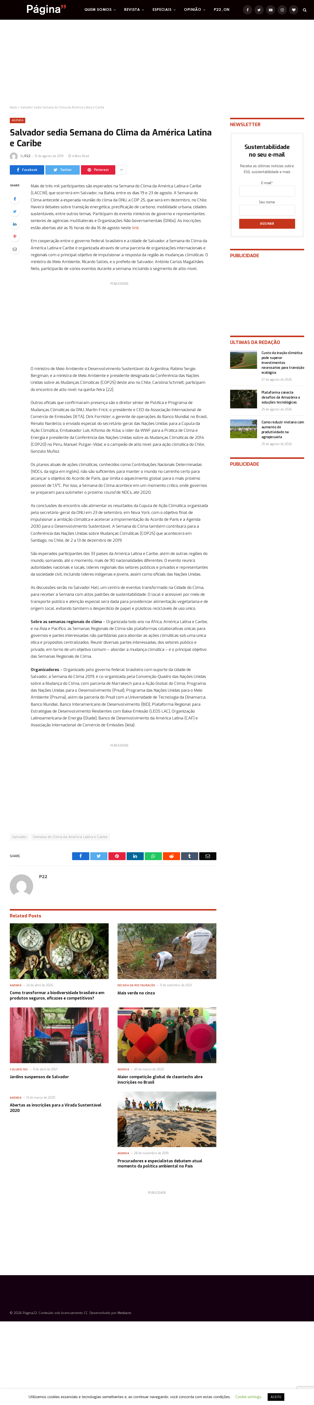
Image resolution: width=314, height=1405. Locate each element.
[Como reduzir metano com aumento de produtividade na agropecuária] (243, 428)
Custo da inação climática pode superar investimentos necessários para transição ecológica (283, 363)
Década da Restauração (136, 985)
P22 (27, 156)
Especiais (162, 10)
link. (135, 227)
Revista (132, 10)
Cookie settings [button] (249, 1396)
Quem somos (98, 10)
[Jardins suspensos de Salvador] (59, 1035)
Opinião (192, 10)
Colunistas (19, 1069)
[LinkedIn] (15, 224)
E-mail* (267, 183)
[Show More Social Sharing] (121, 170)
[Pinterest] (15, 236)
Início (13, 107)
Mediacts (124, 1313)
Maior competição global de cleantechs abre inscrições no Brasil (160, 1079)
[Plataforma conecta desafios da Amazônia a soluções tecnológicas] (243, 399)
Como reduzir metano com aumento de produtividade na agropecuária (283, 429)
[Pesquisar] (304, 9)
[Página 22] (36, 9)
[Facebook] (15, 199)
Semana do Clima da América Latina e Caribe (70, 837)
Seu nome (267, 202)
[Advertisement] (157, 62)
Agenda (17, 120)
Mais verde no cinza (136, 993)
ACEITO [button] (276, 1397)
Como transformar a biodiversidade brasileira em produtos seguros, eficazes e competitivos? (57, 995)
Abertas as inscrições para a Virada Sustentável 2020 (56, 1108)
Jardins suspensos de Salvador (39, 1076)
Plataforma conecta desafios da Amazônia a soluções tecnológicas (281, 397)
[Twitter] (15, 211)
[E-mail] (15, 249)
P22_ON (222, 10)
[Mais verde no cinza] (167, 951)
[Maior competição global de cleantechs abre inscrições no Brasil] (167, 1035)
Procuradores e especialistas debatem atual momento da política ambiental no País (160, 1163)
